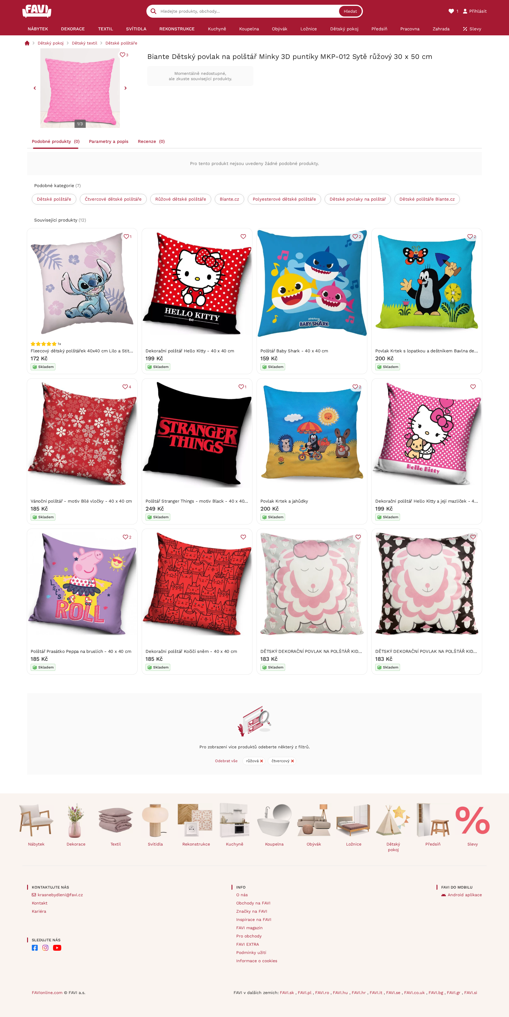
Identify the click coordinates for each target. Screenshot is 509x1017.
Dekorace (76, 844)
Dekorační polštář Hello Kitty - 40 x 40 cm (190, 351)
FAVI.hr (359, 992)
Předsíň (433, 844)
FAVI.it (377, 992)
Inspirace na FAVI (253, 919)
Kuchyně (234, 844)
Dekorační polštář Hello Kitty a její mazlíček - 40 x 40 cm (435, 501)
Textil (115, 844)
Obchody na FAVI (253, 903)
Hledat (350, 11)
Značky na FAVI (251, 911)
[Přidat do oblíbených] (243, 236)
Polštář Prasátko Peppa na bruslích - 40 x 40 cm (81, 651)
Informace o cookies (256, 960)
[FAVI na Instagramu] (45, 948)
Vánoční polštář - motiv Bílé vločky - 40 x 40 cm (81, 501)
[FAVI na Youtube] (57, 948)
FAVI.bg (436, 992)
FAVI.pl (305, 992)
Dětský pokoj (51, 43)
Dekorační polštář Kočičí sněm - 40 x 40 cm (191, 651)
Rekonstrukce (196, 844)
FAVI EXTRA (247, 944)
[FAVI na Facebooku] (35, 948)
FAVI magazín (249, 927)
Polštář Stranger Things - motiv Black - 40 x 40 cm (199, 501)
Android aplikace (465, 894)
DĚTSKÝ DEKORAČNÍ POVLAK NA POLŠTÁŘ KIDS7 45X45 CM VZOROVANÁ (336, 651)
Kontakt (39, 903)
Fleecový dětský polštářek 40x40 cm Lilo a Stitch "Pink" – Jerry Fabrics (105, 351)
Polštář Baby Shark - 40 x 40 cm (294, 351)
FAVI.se (394, 992)
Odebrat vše (226, 761)
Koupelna (274, 844)
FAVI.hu (341, 992)
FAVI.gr (454, 992)
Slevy (472, 844)
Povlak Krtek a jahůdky (284, 501)
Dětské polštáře (121, 43)
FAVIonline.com (47, 992)
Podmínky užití (251, 952)
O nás (242, 894)
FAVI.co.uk (415, 992)
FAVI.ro (322, 992)
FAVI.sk (287, 992)
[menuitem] (37, 28)
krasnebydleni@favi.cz (60, 894)
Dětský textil (84, 43)
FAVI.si (470, 992)
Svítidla (155, 844)
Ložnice (353, 844)
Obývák (314, 844)
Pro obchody (249, 936)
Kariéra (39, 911)
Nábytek (36, 844)
